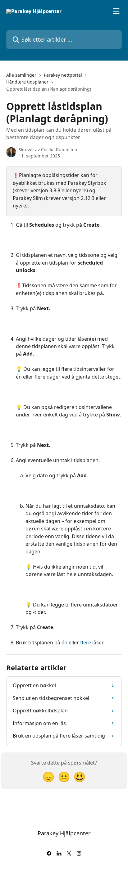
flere (85, 642)
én (64, 642)
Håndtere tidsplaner (27, 82)
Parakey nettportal (63, 75)
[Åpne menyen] (116, 11)
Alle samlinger (21, 75)
